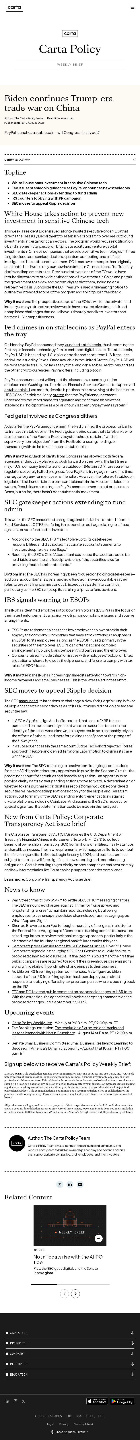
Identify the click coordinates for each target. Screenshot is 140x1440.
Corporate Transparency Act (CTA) (40, 834)
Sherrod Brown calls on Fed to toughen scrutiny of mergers (61, 925)
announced (28, 701)
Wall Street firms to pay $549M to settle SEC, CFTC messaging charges (70, 900)
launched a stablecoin (83, 344)
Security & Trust (83, 1424)
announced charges (52, 519)
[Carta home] (14, 7)
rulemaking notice (108, 287)
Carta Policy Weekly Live (32, 1023)
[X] (23, 1401)
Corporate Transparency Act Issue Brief (59, 879)
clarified (88, 426)
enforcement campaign (43, 615)
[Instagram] (15, 1401)
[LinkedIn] (7, 1401)
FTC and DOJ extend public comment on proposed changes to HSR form (72, 991)
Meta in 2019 (95, 466)
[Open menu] (132, 7)
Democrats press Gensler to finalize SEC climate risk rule (58, 946)
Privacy (63, 1424)
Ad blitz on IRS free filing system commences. (49, 971)
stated (58, 395)
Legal (50, 1424)
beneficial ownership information (31, 844)
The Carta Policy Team (67, 1138)
